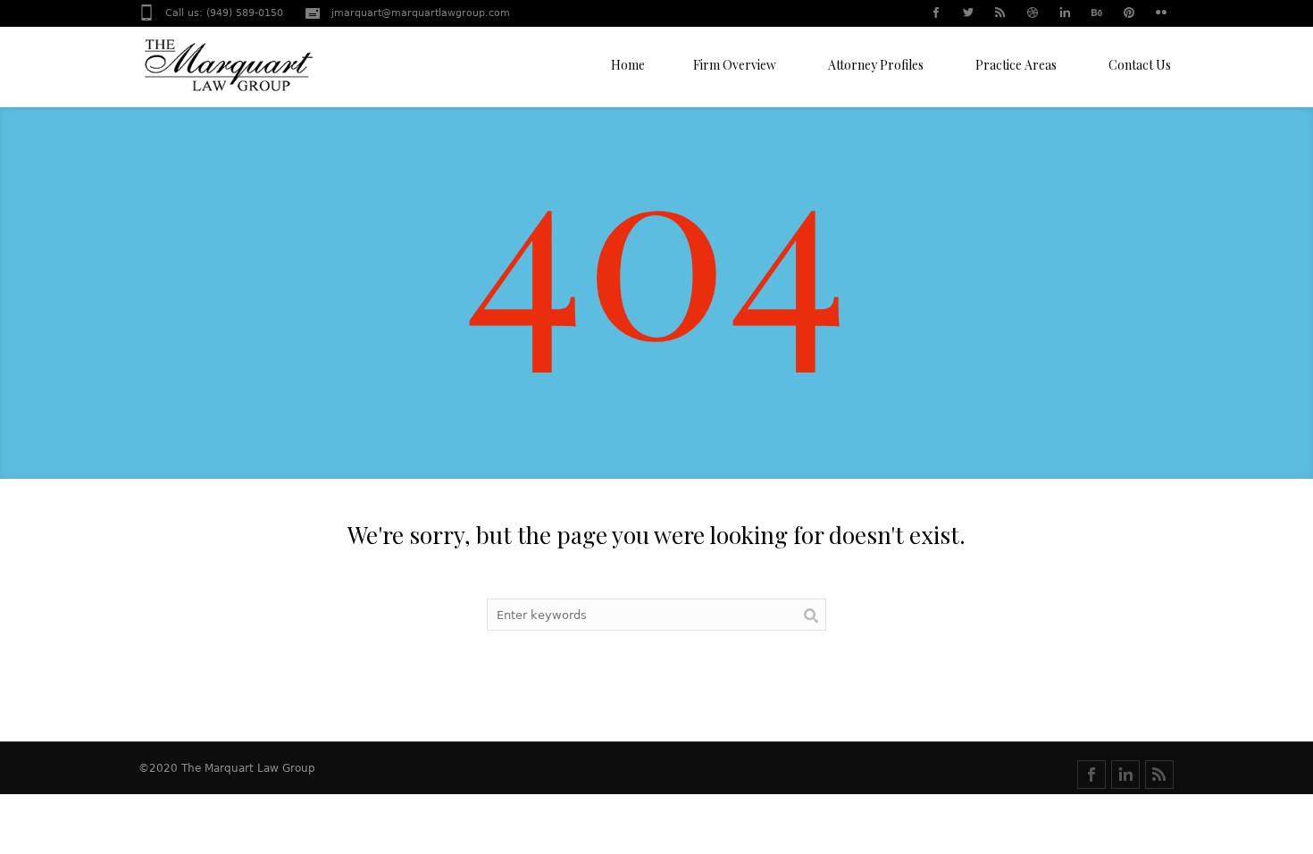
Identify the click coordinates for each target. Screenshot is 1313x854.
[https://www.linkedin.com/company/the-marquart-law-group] (1125, 774)
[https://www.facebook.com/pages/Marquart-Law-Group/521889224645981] (1091, 774)
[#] (935, 14)
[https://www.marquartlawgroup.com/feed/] (1159, 774)
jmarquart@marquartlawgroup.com (420, 13)
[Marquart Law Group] (227, 71)
